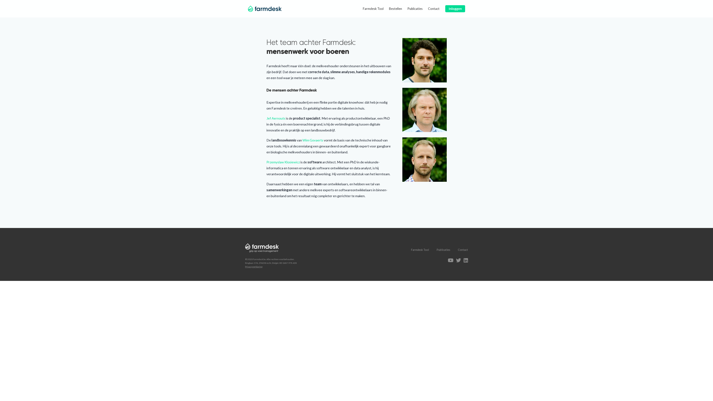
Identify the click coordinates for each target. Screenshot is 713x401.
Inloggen (455, 9)
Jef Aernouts (275, 118)
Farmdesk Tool (373, 9)
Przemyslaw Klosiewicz (283, 162)
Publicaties (415, 9)
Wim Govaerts (312, 140)
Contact (433, 9)
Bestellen (395, 9)
